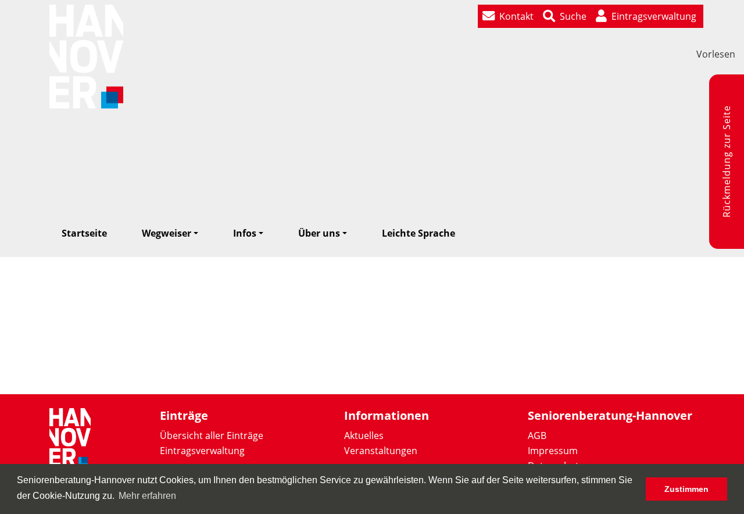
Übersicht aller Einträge (211, 435)
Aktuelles (364, 435)
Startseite (84, 233)
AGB (537, 435)
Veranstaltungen (380, 450)
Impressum (553, 450)
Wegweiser (166, 233)
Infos (244, 233)
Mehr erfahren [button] (147, 496)
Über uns (319, 233)
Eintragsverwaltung (202, 450)
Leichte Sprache (418, 233)
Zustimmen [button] (686, 489)
